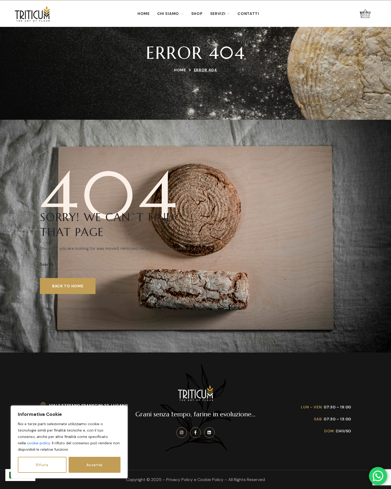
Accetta (94, 464)
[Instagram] (181, 432)
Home (180, 70)
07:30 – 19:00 (337, 407)
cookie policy (38, 443)
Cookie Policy (210, 479)
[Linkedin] (209, 432)
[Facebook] (195, 432)
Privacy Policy (179, 479)
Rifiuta (42, 464)
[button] (365, 13)
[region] (69, 441)
